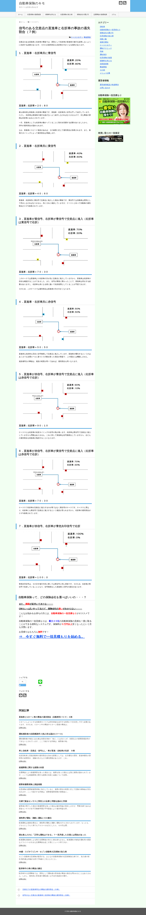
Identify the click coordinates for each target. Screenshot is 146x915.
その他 (102, 70)
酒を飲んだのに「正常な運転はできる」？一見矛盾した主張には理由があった (52, 835)
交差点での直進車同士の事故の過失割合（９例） (41, 889)
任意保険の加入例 (66, 14)
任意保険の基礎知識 (34, 14)
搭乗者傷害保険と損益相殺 (30, 784)
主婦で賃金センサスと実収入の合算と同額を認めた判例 (43, 801)
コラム (114, 14)
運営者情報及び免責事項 (109, 85)
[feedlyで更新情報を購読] (120, 3)
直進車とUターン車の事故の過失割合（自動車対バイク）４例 (45, 717)
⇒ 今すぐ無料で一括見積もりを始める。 (52, 636)
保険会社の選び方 (83, 14)
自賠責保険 (104, 64)
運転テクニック (106, 48)
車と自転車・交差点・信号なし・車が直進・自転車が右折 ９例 (47, 751)
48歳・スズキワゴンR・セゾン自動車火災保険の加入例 (43, 852)
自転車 (102, 26)
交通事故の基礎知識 (100, 14)
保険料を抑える (50, 14)
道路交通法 (104, 42)
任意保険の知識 (106, 58)
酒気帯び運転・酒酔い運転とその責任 (35, 818)
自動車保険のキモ (32, 3)
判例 (101, 51)
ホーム (20, 14)
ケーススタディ (77, 37)
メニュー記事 (105, 73)
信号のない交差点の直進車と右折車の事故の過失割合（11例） (46, 895)
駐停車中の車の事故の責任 (30, 868)
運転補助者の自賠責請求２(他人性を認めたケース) (41, 734)
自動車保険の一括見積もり (110, 30)
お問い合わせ (105, 88)
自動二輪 (103, 39)
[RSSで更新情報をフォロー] (124, 3)
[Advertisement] (37, 657)
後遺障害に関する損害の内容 (31, 767)
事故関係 (87, 37)
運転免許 (103, 54)
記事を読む (22, 728)
